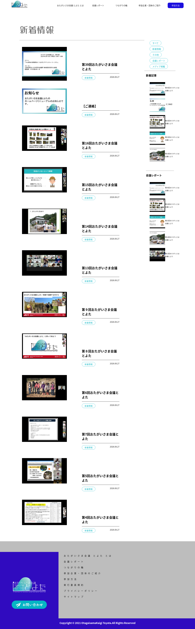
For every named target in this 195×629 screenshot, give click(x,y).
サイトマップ (74, 596)
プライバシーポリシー (81, 590)
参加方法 (176, 5)
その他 (155, 54)
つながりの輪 (121, 5)
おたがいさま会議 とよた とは (88, 555)
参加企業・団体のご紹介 (150, 5)
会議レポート (98, 5)
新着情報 (156, 49)
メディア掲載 (158, 66)
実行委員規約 (74, 584)
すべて (155, 43)
